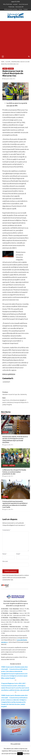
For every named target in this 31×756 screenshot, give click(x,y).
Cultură (5, 68)
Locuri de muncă (23, 4)
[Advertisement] (15, 37)
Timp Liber (12, 465)
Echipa (20, 9)
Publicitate (11, 6)
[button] (3, 56)
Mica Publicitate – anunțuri (10, 4)
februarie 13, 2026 (8, 78)
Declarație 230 (19, 6)
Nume (4, 554)
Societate (11, 68)
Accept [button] (20, 753)
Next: (15, 401)
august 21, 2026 (7, 509)
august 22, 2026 (7, 445)
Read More (26, 753)
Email (18, 554)
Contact (25, 9)
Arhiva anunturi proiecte (10, 9)
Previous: (14, 393)
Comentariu (6, 530)
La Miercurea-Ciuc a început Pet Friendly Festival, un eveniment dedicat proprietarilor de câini (14, 472)
